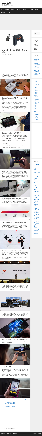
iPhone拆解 (36, 184)
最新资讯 (6, 9)
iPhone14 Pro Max (36, 181)
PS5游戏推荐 (36, 214)
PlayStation (37, 90)
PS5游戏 (36, 117)
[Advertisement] (21, 22)
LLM (36, 87)
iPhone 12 (35, 175)
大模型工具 (37, 82)
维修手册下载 (36, 229)
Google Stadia (5, 72)
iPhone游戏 (37, 114)
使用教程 (36, 92)
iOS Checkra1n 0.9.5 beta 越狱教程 (9, 427)
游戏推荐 (12, 9)
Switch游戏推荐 (36, 217)
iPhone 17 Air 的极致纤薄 (10, 403)
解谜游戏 (37, 230)
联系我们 (8, 12)
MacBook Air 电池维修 (36, 208)
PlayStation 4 (36, 212)
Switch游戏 (37, 119)
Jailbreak (37, 199)
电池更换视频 (36, 225)
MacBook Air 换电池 (36, 205)
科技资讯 (4, 424)
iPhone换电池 (37, 192)
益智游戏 (35, 227)
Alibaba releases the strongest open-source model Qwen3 (36, 61)
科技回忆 (36, 106)
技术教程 (18, 9)
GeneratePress (14, 433)
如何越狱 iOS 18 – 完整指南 (10, 406)
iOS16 (35, 172)
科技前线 (6, 3)
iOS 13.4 (35, 168)
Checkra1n (37, 164)
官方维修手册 (36, 221)
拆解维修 (24, 9)
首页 (2, 9)
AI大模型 (31, 9)
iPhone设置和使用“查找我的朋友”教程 (9, 428)
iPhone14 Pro (36, 179)
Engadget (36, 9)
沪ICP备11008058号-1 (33, 433)
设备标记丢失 (36, 231)
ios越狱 (38, 172)
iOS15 (35, 169)
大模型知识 (37, 84)
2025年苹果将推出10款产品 (10, 404)
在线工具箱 (3, 12)
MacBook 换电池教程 (36, 210)
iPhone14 (36, 176)
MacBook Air (36, 202)
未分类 (35, 111)
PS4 (38, 212)
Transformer (35, 218)
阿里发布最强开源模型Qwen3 (10, 402)
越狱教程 (36, 93)
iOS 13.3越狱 (36, 167)
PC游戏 (36, 116)
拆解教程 (35, 222)
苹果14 (35, 230)
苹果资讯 (36, 109)
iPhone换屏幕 (36, 188)
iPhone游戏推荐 (36, 196)
